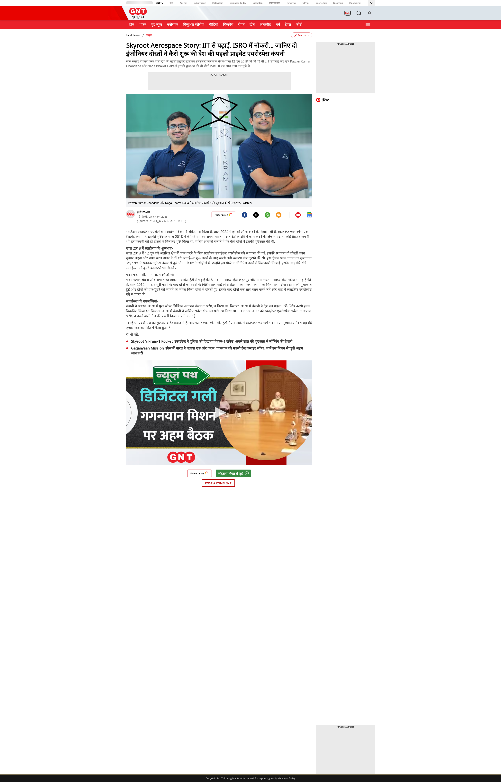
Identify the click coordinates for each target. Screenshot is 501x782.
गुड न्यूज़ (156, 24)
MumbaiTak (355, 3)
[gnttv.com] (130, 214)
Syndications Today (284, 778)
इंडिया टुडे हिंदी (274, 3)
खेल (252, 24)
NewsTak (291, 3)
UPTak (306, 3)
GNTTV (159, 3)
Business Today (238, 3)
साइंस (149, 35)
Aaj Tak (183, 3)
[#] (256, 214)
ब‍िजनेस (228, 24)
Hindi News (133, 35)
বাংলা (171, 3)
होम (131, 24)
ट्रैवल (288, 24)
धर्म (278, 24)
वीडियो (213, 24)
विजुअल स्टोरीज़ (193, 24)
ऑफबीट (265, 24)
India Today (200, 3)
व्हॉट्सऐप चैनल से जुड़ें (230, 473)
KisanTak (338, 3)
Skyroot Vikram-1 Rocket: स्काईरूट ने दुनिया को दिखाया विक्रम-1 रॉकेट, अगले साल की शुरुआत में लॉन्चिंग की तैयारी (211, 341)
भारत (142, 24)
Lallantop (258, 3)
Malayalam (217, 3)
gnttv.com (143, 211)
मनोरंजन (172, 24)
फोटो (299, 24)
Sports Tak (321, 3)
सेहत (241, 24)
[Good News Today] (138, 17)
